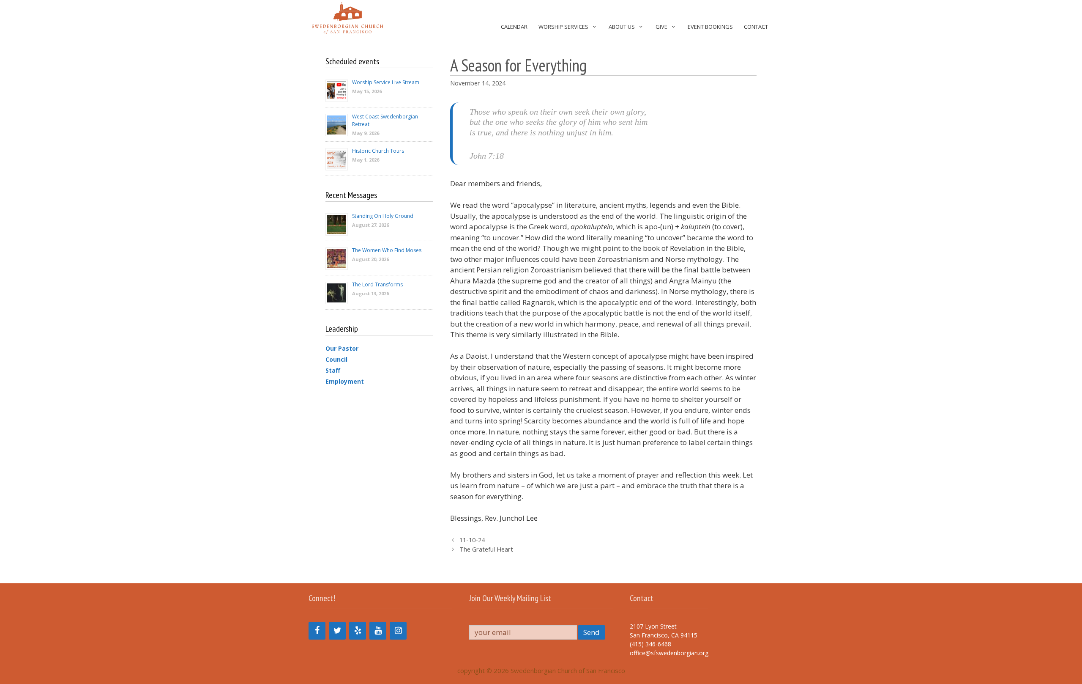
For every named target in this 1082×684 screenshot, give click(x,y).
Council (336, 359)
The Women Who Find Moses (386, 250)
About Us (622, 26)
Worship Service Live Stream (385, 82)
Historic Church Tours (378, 150)
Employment (344, 381)
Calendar (514, 26)
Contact (756, 26)
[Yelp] (357, 631)
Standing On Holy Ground (382, 216)
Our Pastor (341, 348)
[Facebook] (317, 631)
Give (661, 26)
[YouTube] (377, 631)
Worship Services (563, 26)
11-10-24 (472, 540)
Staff (332, 370)
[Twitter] (337, 631)
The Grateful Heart (486, 549)
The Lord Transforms (377, 284)
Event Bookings (710, 26)
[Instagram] (398, 631)
